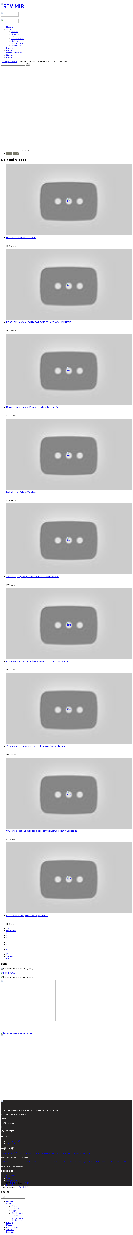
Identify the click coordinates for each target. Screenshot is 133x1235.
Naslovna (10, 27)
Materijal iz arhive (14, 53)
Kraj (7, 959)
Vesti (8, 29)
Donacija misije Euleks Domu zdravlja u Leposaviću (32, 407)
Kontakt (10, 57)
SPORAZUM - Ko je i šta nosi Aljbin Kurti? (27, 915)
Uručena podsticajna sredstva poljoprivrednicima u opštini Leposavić (41, 831)
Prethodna (11, 930)
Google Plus (11, 1180)
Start (8, 928)
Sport (13, 36)
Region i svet (17, 46)
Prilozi (9, 50)
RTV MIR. (27, 1183)
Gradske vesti (17, 39)
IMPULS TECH (22, 1187)
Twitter (9, 1178)
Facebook (10, 1176)
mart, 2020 (11, 1143)
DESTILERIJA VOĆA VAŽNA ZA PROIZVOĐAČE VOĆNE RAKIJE (38, 322)
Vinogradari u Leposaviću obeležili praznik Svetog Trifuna (35, 746)
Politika (14, 32)
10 (7, 954)
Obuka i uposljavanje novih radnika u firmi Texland (32, 576)
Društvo (15, 34)
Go (28, 64)
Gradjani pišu (17, 43)
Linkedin (10, 1185)
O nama (10, 55)
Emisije (9, 48)
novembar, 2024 (13, 1141)
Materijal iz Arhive (9, 61)
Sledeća (9, 956)
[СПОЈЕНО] (8, 973)
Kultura (14, 41)
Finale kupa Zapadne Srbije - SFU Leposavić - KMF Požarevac (37, 661)
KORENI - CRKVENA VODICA (21, 492)
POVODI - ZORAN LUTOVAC (21, 237)
